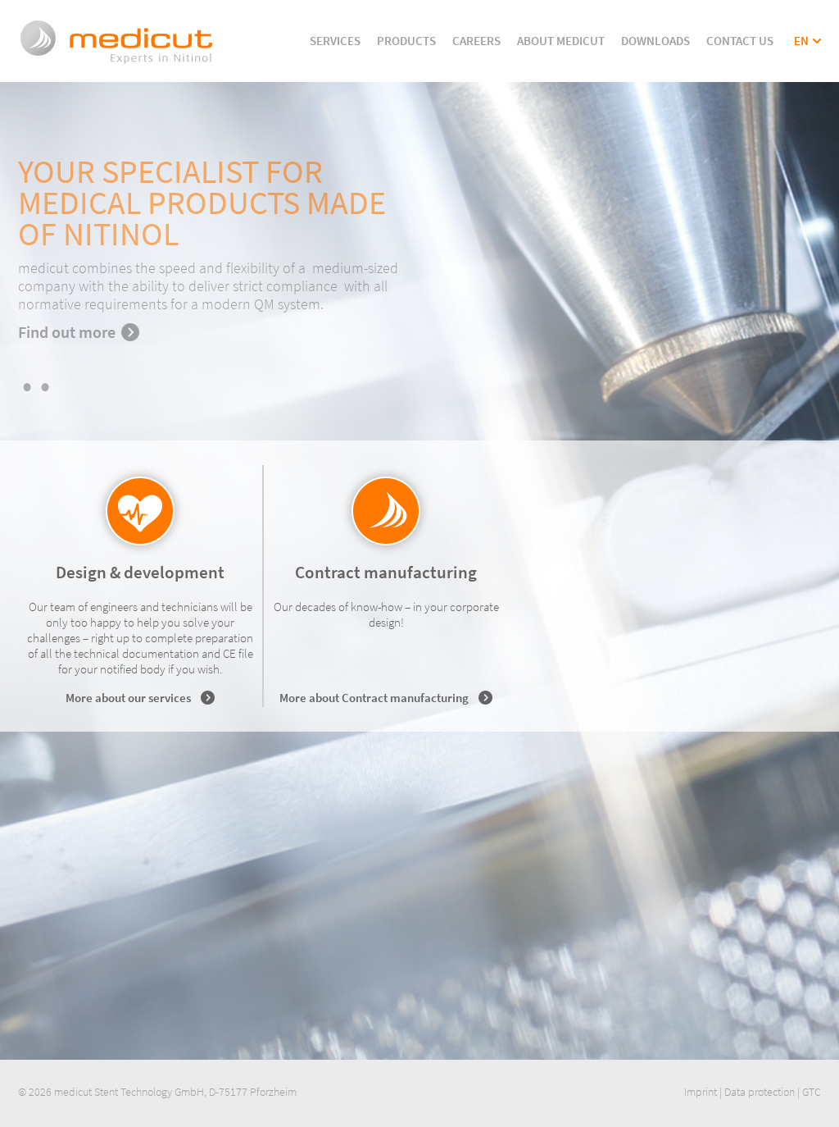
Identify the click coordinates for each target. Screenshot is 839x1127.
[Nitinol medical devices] (116, 63)
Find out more (67, 332)
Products (406, 40)
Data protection (759, 1091)
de (801, 56)
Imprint (700, 1091)
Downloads (655, 40)
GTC (811, 1091)
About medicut (561, 40)
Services (335, 40)
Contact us (739, 40)
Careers (476, 40)
